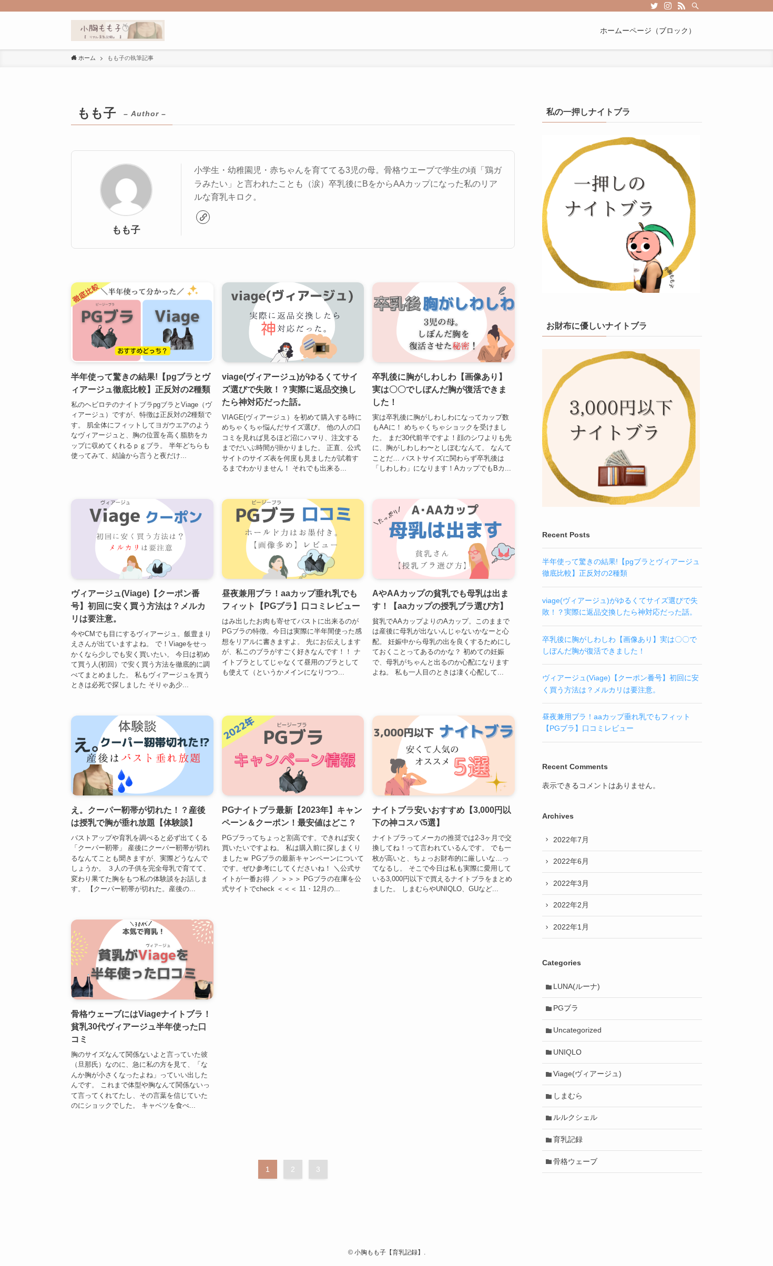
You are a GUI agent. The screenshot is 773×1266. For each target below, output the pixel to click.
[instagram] (668, 6)
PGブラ (565, 1008)
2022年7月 (571, 839)
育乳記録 (568, 1139)
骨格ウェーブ (575, 1161)
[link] (203, 217)
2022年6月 (571, 861)
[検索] (695, 6)
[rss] (681, 6)
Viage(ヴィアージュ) (587, 1073)
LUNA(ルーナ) (576, 986)
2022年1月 (571, 927)
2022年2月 (571, 905)
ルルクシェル (575, 1117)
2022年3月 (571, 883)
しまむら (568, 1095)
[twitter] (654, 6)
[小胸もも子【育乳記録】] (118, 30)
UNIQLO (567, 1052)
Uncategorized (577, 1030)
